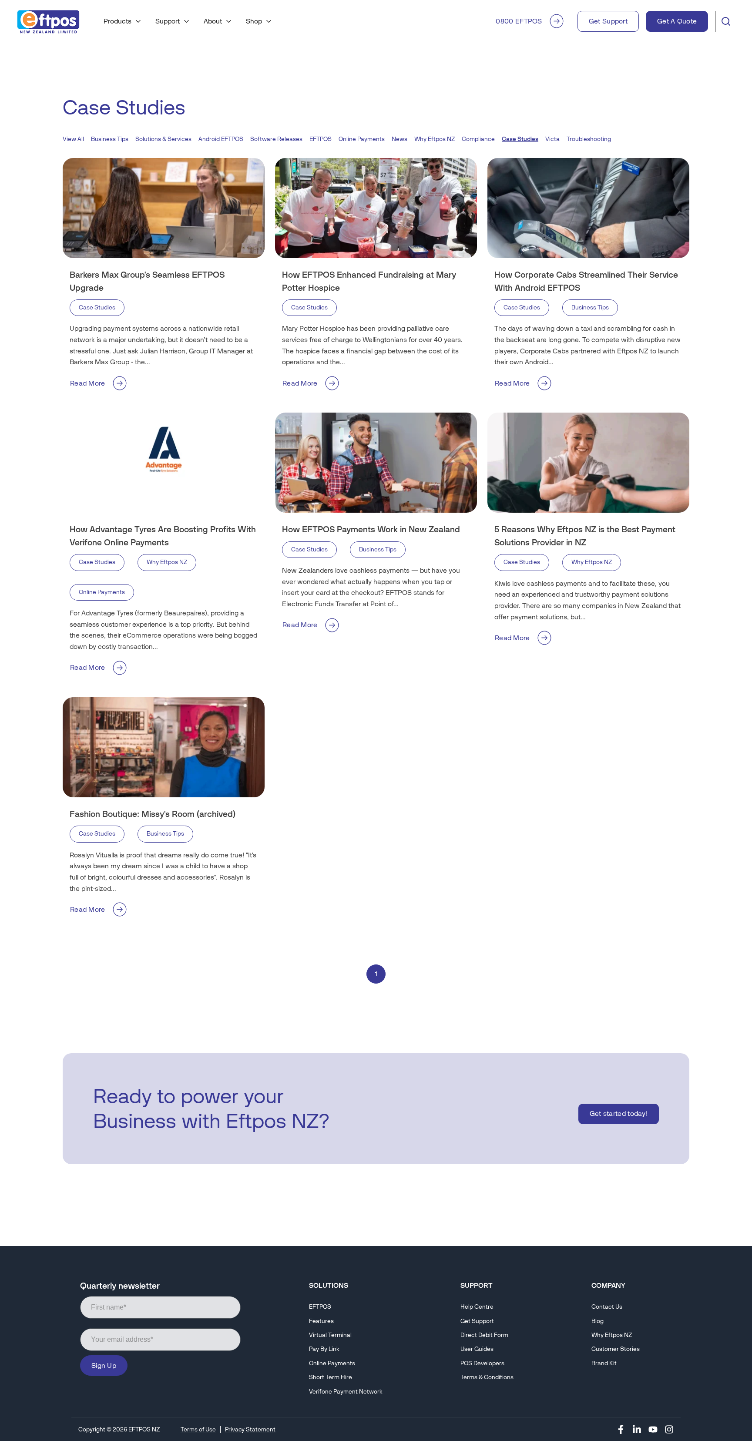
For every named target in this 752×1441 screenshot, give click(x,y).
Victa (552, 139)
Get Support (608, 21)
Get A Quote (677, 21)
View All (73, 139)
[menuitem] (122, 21)
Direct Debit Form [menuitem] (484, 1335)
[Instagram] (669, 1429)
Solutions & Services (163, 139)
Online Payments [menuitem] (332, 1363)
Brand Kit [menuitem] (604, 1363)
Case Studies (97, 307)
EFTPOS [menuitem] (320, 1306)
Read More (87, 383)
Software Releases (276, 139)
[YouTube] (653, 1429)
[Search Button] (725, 21)
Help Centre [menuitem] (477, 1306)
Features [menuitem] (321, 1321)
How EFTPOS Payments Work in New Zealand (371, 529)
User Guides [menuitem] (477, 1349)
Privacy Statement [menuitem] (250, 1429)
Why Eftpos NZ (434, 139)
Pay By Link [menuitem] (324, 1349)
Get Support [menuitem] (477, 1321)
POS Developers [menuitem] (482, 1363)
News (399, 139)
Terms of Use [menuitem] (198, 1429)
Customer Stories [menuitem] (615, 1349)
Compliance (478, 139)
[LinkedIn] (636, 1429)
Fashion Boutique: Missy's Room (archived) (152, 814)
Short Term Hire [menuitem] (330, 1377)
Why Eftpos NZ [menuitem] (611, 1335)
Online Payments (362, 139)
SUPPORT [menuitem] (476, 1285)
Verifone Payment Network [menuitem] (346, 1391)
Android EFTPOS (220, 139)
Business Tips (109, 139)
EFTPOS (320, 139)
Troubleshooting (589, 139)
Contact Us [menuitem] (606, 1306)
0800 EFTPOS (519, 21)
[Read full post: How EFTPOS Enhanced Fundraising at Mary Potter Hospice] (376, 208)
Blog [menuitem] (597, 1321)
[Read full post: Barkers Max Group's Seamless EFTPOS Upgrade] (164, 208)
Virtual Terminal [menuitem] (330, 1335)
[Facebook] (620, 1429)
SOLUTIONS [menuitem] (328, 1285)
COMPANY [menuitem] (608, 1285)
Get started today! (619, 1113)
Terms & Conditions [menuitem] (487, 1377)
